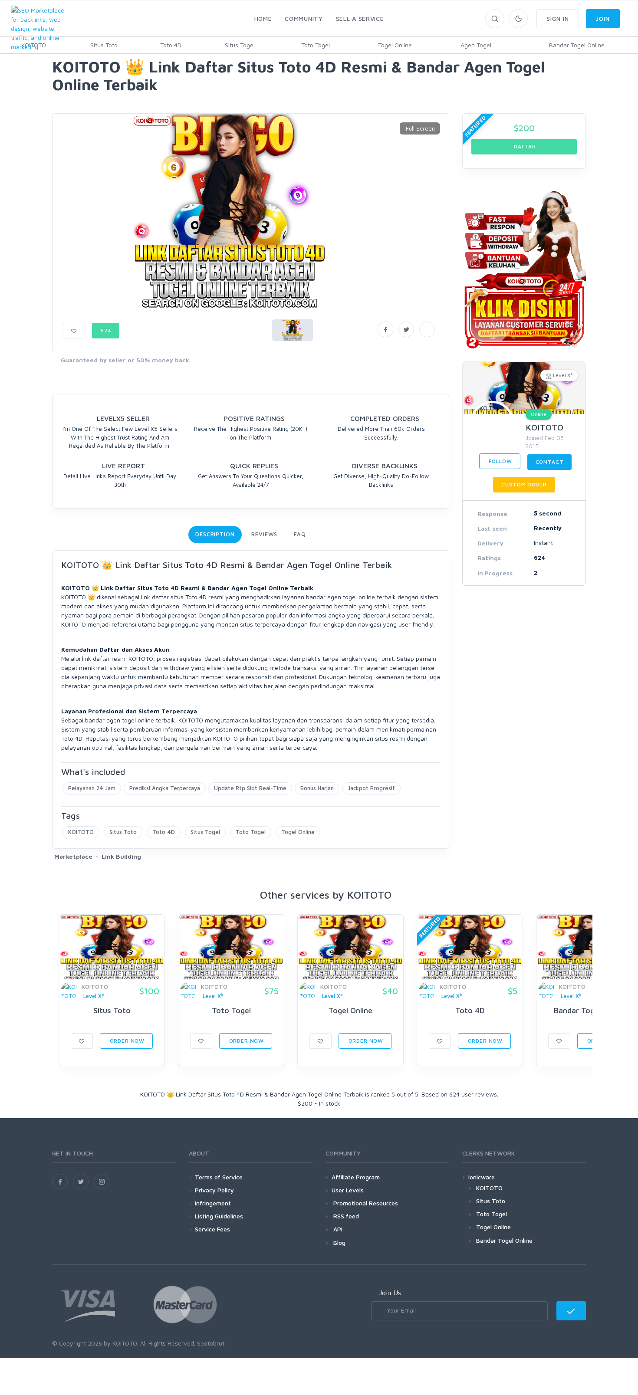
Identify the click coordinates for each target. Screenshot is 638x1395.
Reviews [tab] (264, 534)
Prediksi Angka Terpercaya (164, 787)
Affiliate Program (356, 1177)
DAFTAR (524, 146)
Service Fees (212, 1229)
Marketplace (73, 856)
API (337, 1229)
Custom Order (523, 484)
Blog (338, 1242)
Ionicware (481, 1177)
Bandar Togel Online (577, 45)
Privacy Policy (214, 1190)
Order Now (126, 1040)
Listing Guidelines (219, 1216)
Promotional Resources (365, 1203)
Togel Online (395, 45)
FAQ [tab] (300, 534)
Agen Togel (475, 45)
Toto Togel (315, 45)
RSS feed (345, 1216)
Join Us (390, 1293)
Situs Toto (104, 45)
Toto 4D (170, 45)
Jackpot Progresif (371, 787)
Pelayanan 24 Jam (91, 787)
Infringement (213, 1203)
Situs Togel (240, 45)
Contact (550, 462)
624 (106, 330)
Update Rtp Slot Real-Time (250, 787)
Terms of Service (219, 1177)
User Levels (348, 1190)
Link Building (121, 856)
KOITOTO (81, 831)
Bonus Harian (317, 787)
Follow (499, 461)
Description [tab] (215, 534)
